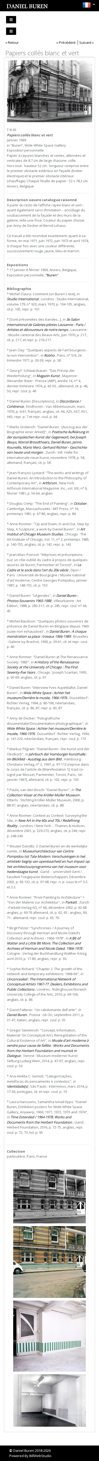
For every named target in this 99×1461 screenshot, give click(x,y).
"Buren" (51, 275)
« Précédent (66, 42)
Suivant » (86, 42)
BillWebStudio (40, 1455)
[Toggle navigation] (11, 19)
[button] (87, 5)
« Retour (12, 42)
